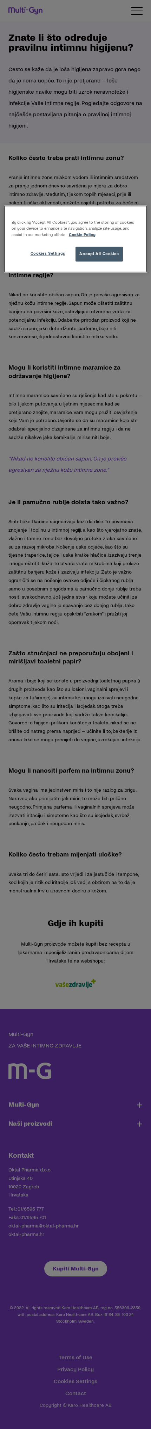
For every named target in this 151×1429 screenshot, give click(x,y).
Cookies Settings (48, 253)
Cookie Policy (82, 235)
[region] (75, 239)
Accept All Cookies (99, 254)
